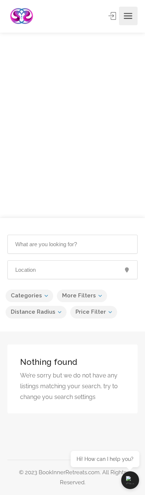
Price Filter (90, 311)
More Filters (79, 295)
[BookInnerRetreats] (21, 16)
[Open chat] (130, 480)
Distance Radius (33, 311)
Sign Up (113, 16)
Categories (26, 295)
